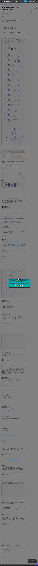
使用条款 (13, 283)
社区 (28, 1)
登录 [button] (33, 1)
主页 (4, 1)
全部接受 (17, 285)
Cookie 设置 (20, 285)
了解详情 (21, 281)
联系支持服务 (25, 1)
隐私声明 (11, 283)
